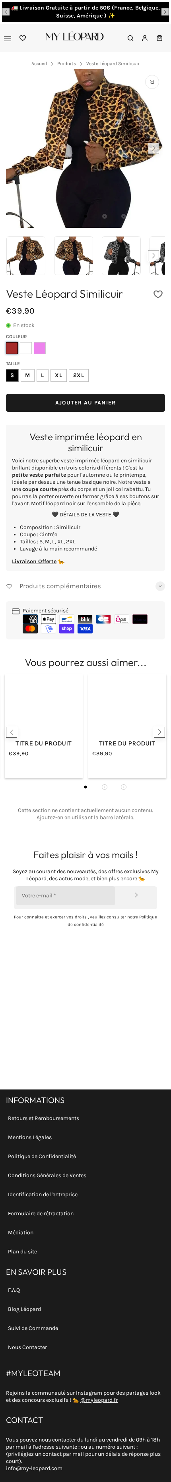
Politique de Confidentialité (42, 1156)
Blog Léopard (24, 1309)
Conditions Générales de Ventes (47, 1175)
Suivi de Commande (33, 1328)
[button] (6, 12)
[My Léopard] (74, 38)
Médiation (20, 1232)
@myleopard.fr (99, 1400)
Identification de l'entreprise (43, 1194)
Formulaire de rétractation (41, 1213)
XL (58, 375)
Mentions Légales (30, 1137)
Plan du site (22, 1251)
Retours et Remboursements (43, 1118)
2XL (78, 375)
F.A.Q (14, 1290)
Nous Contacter (27, 1347)
